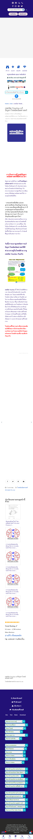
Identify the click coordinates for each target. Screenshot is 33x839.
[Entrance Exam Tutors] (18, 67)
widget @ (20, 353)
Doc (7, 715)
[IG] (15, 6)
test (11, 103)
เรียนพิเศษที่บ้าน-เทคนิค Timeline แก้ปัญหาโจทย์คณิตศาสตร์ (17, 831)
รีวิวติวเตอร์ (17, 702)
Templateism (9, 827)
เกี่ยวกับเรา (17, 706)
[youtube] (16, 3)
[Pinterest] (18, 6)
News (16, 715)
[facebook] (12, 6)
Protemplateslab (17, 827)
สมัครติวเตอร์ (23, 14)
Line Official (21, 829)
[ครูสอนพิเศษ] (16, 83)
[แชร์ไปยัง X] (12, 481)
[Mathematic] (13, 67)
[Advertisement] (16, 37)
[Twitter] (22, 6)
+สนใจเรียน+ (13, 14)
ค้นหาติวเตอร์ (17, 698)
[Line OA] (19, 3)
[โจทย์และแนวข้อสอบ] (30, 832)
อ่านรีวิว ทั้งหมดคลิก (13, 635)
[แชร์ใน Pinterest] (18, 481)
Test (11, 715)
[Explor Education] (7, 67)
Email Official (13, 829)
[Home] (13, 3)
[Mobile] (22, 3)
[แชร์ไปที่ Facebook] (7, 481)
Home (7, 103)
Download (23, 715)
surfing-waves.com (25, 353)
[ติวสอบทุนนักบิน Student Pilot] (16, 89)
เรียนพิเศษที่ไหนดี (17, 710)
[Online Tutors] (24, 67)
